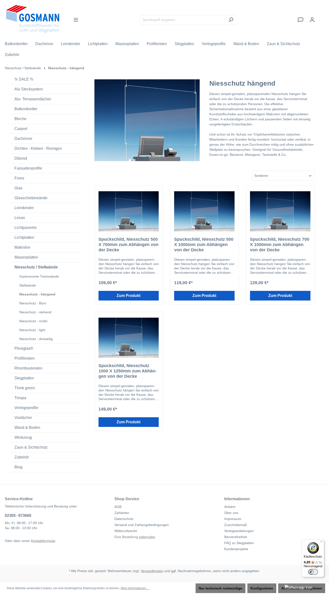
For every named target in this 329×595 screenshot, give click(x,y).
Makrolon (22, 247)
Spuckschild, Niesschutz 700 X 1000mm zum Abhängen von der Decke (279, 244)
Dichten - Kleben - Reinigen (38, 148)
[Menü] (76, 20)
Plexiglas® (23, 348)
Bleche (20, 119)
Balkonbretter (25, 109)
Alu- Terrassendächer (32, 99)
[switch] (313, 572)
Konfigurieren (261, 588)
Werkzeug (23, 437)
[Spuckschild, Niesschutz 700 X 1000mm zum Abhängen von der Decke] (280, 211)
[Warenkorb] (321, 17)
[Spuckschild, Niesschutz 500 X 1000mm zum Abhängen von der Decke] (204, 211)
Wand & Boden (27, 427)
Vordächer (23, 418)
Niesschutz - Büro (32, 303)
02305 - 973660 (18, 515)
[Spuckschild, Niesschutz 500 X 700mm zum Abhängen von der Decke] (129, 211)
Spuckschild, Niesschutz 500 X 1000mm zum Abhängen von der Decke (203, 244)
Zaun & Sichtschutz (31, 447)
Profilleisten (24, 358)
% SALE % (23, 79)
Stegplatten (24, 378)
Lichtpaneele (25, 228)
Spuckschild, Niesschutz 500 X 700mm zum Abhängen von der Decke (128, 244)
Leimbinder (24, 208)
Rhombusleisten (28, 368)
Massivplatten (26, 257)
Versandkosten (152, 571)
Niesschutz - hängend (37, 294)
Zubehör (21, 457)
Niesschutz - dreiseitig (36, 339)
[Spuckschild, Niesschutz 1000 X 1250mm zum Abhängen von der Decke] (129, 337)
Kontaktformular (43, 541)
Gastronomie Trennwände (39, 276)
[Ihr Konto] (312, 20)
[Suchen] (231, 20)
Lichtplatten (24, 237)
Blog (18, 467)
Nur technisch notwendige (220, 588)
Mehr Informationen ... (135, 588)
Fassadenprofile (28, 168)
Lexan (19, 218)
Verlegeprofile (26, 408)
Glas (18, 188)
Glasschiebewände (30, 198)
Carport (20, 129)
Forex (19, 178)
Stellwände (27, 285)
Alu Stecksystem (28, 89)
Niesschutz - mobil (33, 321)
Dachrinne (23, 139)
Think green (24, 388)
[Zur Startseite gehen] (32, 18)
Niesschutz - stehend (35, 312)
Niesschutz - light (32, 330)
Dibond (20, 158)
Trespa (20, 398)
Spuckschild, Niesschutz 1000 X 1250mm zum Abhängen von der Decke (128, 371)
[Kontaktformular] (300, 20)
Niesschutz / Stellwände (36, 267)
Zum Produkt (128, 296)
